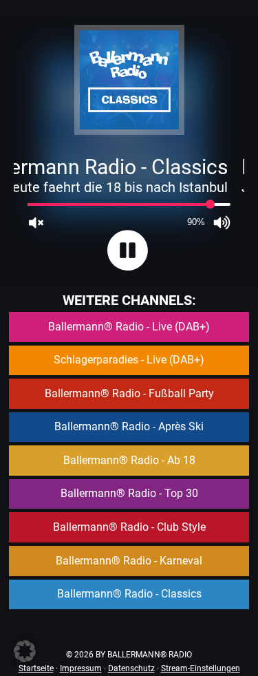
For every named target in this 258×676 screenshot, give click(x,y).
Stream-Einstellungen (200, 668)
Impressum (81, 668)
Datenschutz (131, 668)
